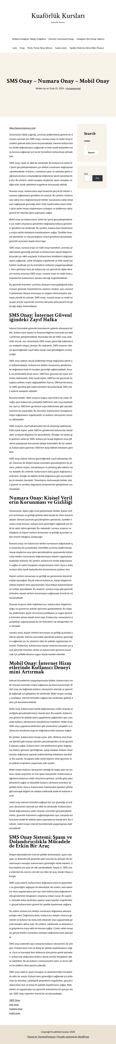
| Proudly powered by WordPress (72, 1037)
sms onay (14, 1004)
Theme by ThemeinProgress (41, 1037)
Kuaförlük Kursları (58, 17)
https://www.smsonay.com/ (22, 128)
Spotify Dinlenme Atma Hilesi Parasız (87, 48)
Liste (15, 48)
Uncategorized (73, 88)
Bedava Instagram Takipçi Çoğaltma (29, 39)
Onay (22, 48)
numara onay (15, 1009)
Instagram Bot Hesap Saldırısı (90, 39)
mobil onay (14, 1013)
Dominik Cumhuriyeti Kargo (61, 39)
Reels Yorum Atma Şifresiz (39, 48)
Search (89, 133)
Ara (86, 174)
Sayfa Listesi (61, 48)
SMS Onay (14, 1000)
